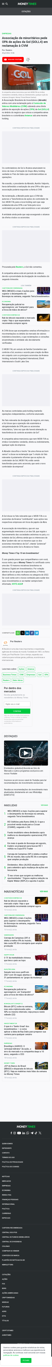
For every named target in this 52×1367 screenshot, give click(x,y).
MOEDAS (5, 1302)
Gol (39, 109)
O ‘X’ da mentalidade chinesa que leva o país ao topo (17, 959)
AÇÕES (4, 1279)
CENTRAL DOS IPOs (9, 1232)
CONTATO (5, 1153)
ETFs (4, 1316)
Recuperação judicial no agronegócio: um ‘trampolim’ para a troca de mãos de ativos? (18, 307)
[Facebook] (11, 1133)
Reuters (9, 50)
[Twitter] (40, 1133)
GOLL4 (45, 109)
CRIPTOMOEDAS (8, 1298)
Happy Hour (9, 955)
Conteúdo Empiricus (11, 315)
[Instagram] (14, 1133)
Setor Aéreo (18, 680)
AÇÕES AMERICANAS (10, 1293)
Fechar (26, 1360)
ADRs (4, 1311)
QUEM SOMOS (7, 1144)
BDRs (4, 1288)
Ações (21, 669)
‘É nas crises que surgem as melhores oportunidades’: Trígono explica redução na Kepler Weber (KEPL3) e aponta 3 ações (27, 878)
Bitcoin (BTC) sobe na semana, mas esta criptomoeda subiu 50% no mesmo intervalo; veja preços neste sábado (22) (24, 1010)
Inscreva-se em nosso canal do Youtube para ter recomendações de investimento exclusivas (25, 781)
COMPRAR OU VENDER (10, 1251)
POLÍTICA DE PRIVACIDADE (12, 1162)
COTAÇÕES (6, 1274)
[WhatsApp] (27, 1133)
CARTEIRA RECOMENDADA (12, 1228)
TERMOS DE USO (8, 1157)
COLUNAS (6, 1246)
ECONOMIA (6, 1190)
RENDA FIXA (6, 1195)
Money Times (9, 1063)
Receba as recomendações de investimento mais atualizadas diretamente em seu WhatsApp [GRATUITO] (26, 792)
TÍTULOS (5, 1321)
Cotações (26, 11)
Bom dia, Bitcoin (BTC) (13, 1004)
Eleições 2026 (9, 969)
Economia (6, 301)
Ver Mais (44, 891)
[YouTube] (19, 1133)
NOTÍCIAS (6, 1176)
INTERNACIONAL (8, 1204)
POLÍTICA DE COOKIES (10, 1167)
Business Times (9, 675)
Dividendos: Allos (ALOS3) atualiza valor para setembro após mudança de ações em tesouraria (27, 867)
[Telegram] (31, 1133)
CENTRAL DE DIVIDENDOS (12, 1242)
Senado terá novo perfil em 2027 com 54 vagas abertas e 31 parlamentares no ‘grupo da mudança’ (23, 975)
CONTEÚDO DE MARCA (10, 1255)
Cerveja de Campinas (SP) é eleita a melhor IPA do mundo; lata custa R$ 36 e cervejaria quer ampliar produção (27, 857)
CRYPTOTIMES (7, 1330)
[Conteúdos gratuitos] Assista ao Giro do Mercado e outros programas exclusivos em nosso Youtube (23, 771)
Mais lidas (10, 805)
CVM (21, 675)
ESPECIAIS (6, 1218)
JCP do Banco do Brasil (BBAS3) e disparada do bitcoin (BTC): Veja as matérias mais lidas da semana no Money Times (25, 1070)
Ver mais (44, 805)
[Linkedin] (23, 1133)
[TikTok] (36, 1133)
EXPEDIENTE (6, 1148)
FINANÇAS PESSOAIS (10, 1199)
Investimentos (10, 1023)
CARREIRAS (6, 1213)
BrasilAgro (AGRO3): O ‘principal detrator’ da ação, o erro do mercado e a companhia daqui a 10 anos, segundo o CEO (24, 1050)
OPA (46, 675)
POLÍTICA (5, 1209)
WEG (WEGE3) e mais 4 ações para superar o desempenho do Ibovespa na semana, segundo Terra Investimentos (25, 294)
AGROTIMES (6, 1335)
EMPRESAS (6, 1186)
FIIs (3, 1284)
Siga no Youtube (15, 59)
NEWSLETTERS (7, 1265)
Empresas (6, 33)
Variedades (9, 935)
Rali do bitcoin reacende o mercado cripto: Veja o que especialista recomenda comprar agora (18, 320)
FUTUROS (5, 1307)
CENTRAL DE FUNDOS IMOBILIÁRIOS (16, 1237)
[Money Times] (27, 4)
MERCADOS (6, 1181)
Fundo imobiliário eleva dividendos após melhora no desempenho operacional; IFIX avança (27, 835)
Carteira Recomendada (12, 288)
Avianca (28, 115)
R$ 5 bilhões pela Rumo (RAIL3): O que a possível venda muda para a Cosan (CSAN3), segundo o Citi (26, 824)
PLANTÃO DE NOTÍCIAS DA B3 (13, 1260)
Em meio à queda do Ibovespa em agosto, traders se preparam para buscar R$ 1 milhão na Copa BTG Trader (26, 846)
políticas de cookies (11, 1355)
